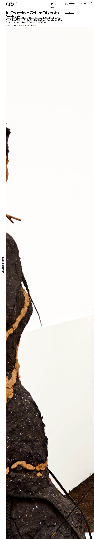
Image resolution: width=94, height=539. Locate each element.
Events (10, 4)
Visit (52, 2)
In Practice (69, 2)
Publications (70, 3)
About (52, 7)
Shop (67, 4)
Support (53, 3)
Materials (11, 6)
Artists (53, 4)
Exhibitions (12, 2)
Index (52, 6)
